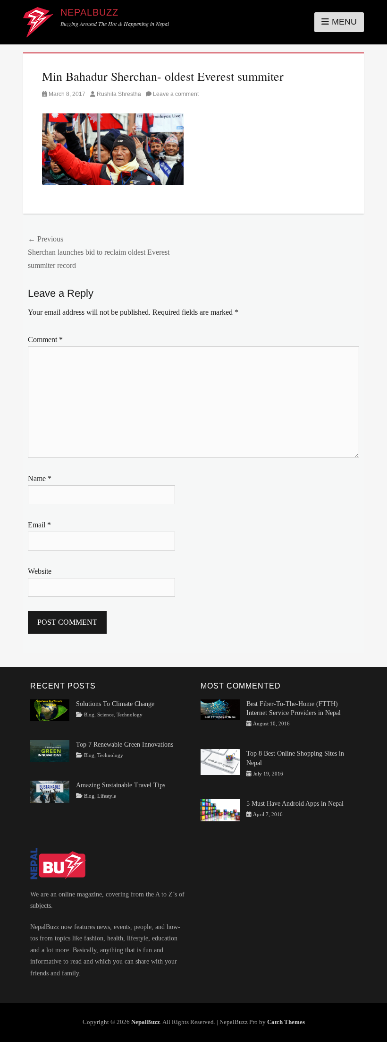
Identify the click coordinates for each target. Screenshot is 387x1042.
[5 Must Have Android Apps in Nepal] (220, 809)
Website (39, 571)
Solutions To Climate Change (115, 703)
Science (105, 714)
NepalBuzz (89, 12)
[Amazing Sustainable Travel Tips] (49, 791)
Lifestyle (106, 796)
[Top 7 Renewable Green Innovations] (49, 750)
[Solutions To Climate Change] (49, 709)
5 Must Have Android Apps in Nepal (295, 803)
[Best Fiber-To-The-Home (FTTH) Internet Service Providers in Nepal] (220, 708)
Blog (89, 714)
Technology (130, 714)
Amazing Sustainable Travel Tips (120, 785)
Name (39, 478)
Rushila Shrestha (119, 94)
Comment (45, 340)
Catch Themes (286, 1021)
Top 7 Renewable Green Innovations (124, 744)
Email (39, 525)
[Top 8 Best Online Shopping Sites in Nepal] (220, 761)
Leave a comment (176, 94)
